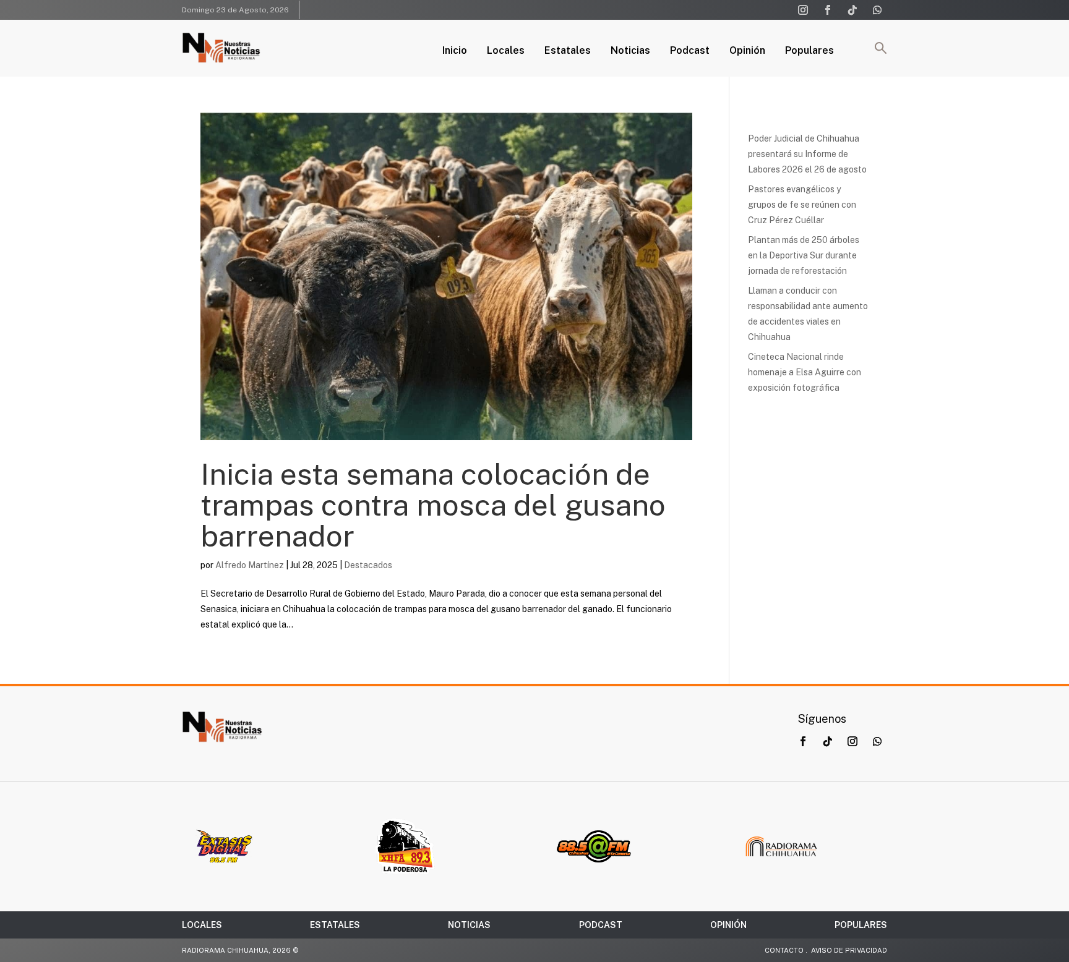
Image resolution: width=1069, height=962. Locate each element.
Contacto (784, 950)
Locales (506, 51)
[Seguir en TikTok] (852, 10)
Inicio (454, 51)
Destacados (368, 565)
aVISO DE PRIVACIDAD (849, 950)
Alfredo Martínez (249, 565)
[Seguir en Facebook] (828, 10)
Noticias (630, 51)
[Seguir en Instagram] (803, 10)
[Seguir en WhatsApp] (877, 10)
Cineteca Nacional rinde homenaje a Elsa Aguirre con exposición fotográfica (804, 372)
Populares (809, 51)
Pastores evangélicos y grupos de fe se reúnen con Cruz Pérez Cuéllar (802, 204)
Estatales (567, 51)
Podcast (690, 51)
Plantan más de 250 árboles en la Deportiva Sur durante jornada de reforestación (803, 255)
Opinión (747, 51)
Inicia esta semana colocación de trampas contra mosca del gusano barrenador (433, 504)
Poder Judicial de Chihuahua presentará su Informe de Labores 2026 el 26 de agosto (807, 154)
